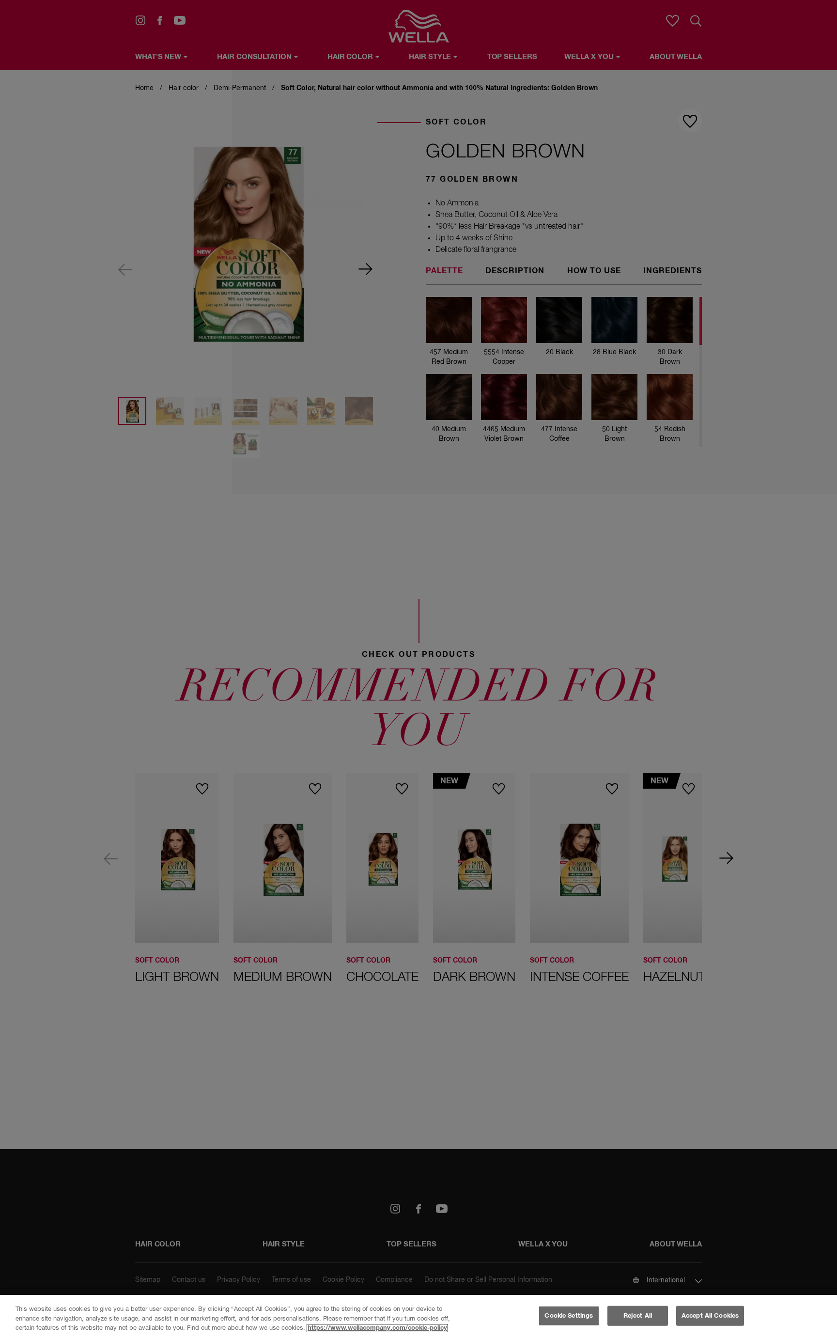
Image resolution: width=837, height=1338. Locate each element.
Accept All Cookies (710, 1315)
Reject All (637, 1315)
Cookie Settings (568, 1315)
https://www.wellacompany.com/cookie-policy (377, 1328)
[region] (418, 1316)
